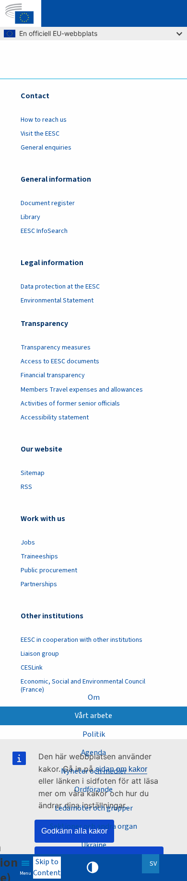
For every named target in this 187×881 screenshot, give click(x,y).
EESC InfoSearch (44, 231)
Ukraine (93, 845)
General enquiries (46, 147)
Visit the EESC (40, 134)
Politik (93, 734)
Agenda (93, 752)
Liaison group (40, 654)
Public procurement (49, 570)
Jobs (28, 542)
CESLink (32, 667)
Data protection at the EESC (60, 286)
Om (94, 697)
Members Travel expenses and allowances (82, 389)
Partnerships (39, 584)
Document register (48, 203)
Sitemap (33, 473)
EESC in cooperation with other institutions (81, 640)
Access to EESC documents (60, 361)
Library (30, 217)
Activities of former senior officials (70, 403)
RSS (26, 487)
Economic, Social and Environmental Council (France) (83, 686)
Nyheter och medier (94, 771)
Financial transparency (53, 375)
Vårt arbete (93, 715)
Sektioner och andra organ (93, 826)
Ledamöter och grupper (94, 808)
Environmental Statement (57, 300)
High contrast (92, 867)
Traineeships (39, 556)
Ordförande (93, 789)
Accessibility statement (55, 417)
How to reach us (44, 120)
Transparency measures (56, 347)
